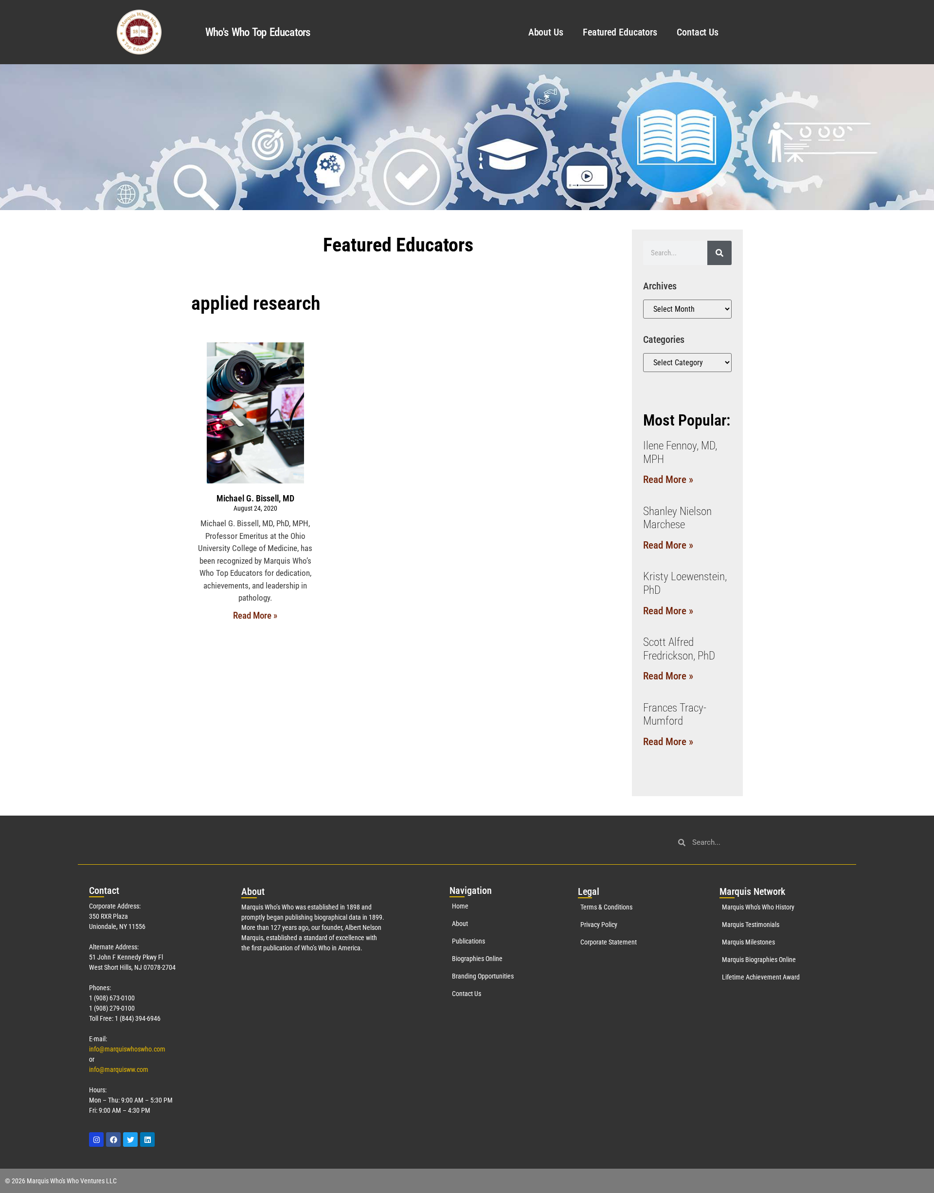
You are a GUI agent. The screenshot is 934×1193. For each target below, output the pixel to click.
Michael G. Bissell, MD (255, 498)
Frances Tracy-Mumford (674, 714)
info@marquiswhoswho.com (127, 1049)
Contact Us (697, 32)
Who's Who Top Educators (257, 32)
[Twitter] (130, 1139)
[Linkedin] (147, 1139)
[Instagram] (96, 1139)
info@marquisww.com (118, 1069)
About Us (545, 32)
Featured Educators (620, 32)
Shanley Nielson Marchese (677, 518)
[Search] (719, 253)
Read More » (255, 615)
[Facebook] (113, 1139)
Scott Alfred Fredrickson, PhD (679, 649)
